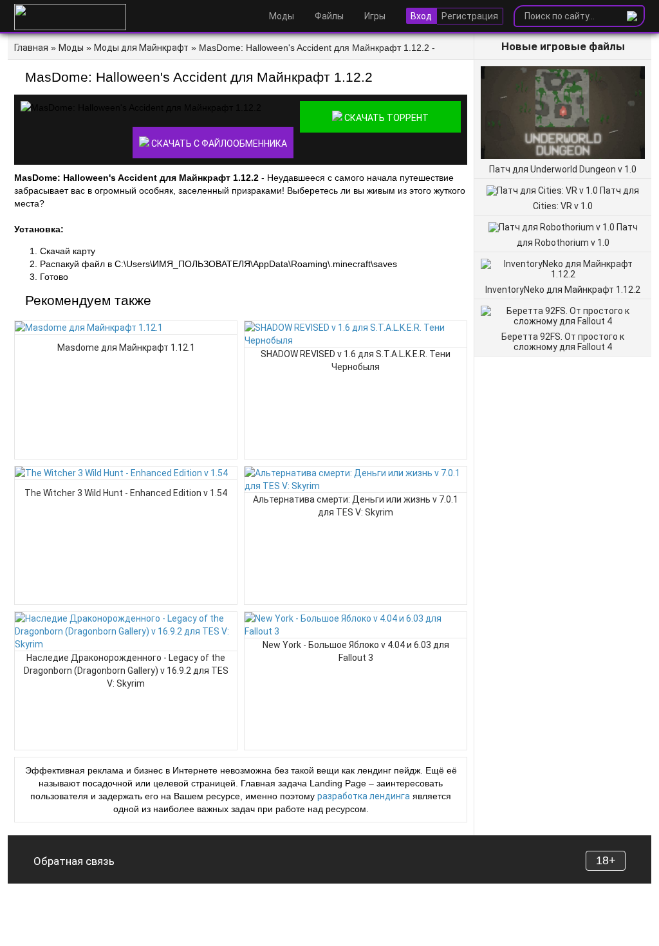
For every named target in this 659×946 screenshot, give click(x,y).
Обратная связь (74, 861)
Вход (421, 16)
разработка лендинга (363, 796)
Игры (374, 16)
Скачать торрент (385, 118)
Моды (281, 16)
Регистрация (469, 16)
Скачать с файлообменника (218, 143)
